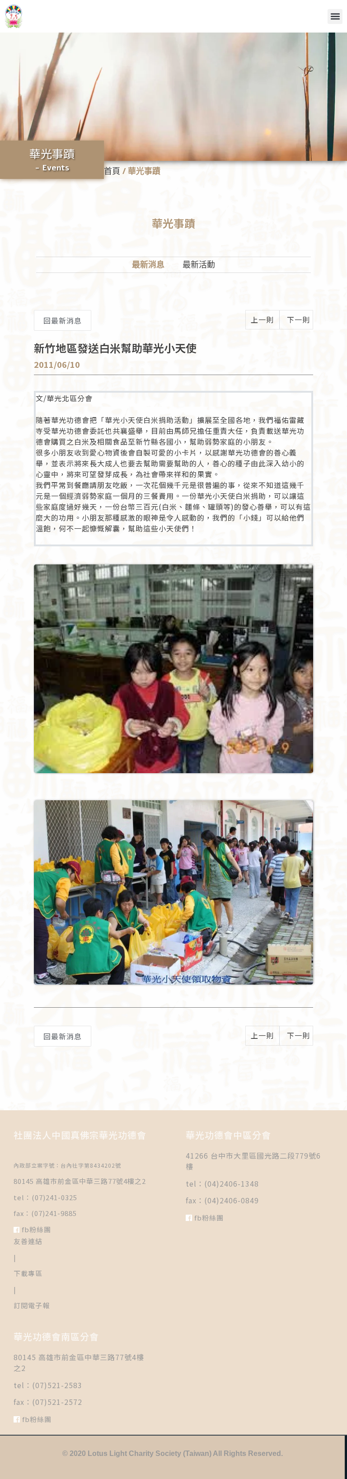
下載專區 (28, 1273)
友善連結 (28, 1241)
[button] (335, 16)
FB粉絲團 (35, 1229)
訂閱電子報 (32, 1305)
